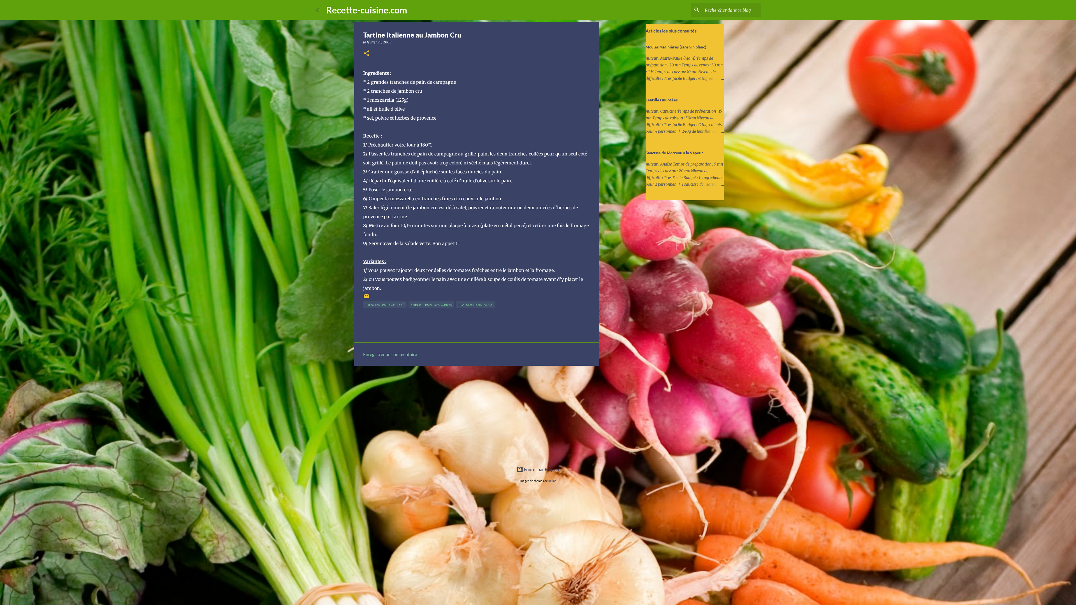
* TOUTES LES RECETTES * (384, 304)
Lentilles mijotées (662, 100)
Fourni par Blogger (541, 469)
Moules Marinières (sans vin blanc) (676, 47)
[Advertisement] (476, 413)
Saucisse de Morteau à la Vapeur (674, 152)
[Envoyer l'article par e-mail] (366, 298)
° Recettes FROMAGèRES (431, 304)
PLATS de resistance (475, 304)
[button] (366, 53)
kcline (552, 481)
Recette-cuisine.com (366, 9)
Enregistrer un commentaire (390, 354)
